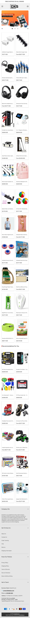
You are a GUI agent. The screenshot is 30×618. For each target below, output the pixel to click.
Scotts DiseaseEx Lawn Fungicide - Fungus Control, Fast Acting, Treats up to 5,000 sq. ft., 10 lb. (22, 338)
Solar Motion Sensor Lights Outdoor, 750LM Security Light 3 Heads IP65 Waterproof (8, 155)
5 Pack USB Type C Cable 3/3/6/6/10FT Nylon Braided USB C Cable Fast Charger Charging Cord (22, 77)
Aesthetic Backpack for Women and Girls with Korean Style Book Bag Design (22, 181)
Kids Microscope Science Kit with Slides (22, 473)
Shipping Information (7, 550)
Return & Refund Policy (7, 576)
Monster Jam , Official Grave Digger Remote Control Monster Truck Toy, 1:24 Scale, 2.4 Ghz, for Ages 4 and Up (22, 447)
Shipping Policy (5, 566)
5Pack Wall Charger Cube (21, 52)
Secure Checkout (6, 572)
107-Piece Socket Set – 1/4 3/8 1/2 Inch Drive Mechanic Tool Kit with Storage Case (22, 395)
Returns (3, 547)
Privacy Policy (5, 562)
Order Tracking (5, 540)
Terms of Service (6, 569)
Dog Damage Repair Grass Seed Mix (8, 286)
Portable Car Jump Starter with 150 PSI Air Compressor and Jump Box (8, 130)
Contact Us (4, 537)
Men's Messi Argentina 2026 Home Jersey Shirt (8, 234)
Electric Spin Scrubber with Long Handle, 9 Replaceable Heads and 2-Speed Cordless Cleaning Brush (8, 181)
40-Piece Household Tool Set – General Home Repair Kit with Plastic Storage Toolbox (8, 369)
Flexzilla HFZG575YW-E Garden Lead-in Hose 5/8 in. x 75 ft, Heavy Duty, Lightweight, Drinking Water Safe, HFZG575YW (8, 338)
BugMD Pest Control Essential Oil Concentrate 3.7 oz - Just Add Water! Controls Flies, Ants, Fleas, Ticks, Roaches (8, 312)
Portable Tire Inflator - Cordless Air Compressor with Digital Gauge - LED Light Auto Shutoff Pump (22, 369)
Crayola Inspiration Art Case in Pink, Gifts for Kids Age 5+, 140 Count (8, 447)
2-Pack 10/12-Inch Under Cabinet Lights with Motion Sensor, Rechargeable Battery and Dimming (22, 155)
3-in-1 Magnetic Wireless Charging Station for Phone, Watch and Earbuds (22, 130)
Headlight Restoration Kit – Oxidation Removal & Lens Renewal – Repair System (8, 420)
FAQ (3, 544)
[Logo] (15, 6)
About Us (4, 533)
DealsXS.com (17, 613)
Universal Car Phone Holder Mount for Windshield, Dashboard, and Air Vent (22, 420)
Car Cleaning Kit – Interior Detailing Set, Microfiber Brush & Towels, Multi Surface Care (8, 395)
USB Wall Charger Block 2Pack (8, 52)
